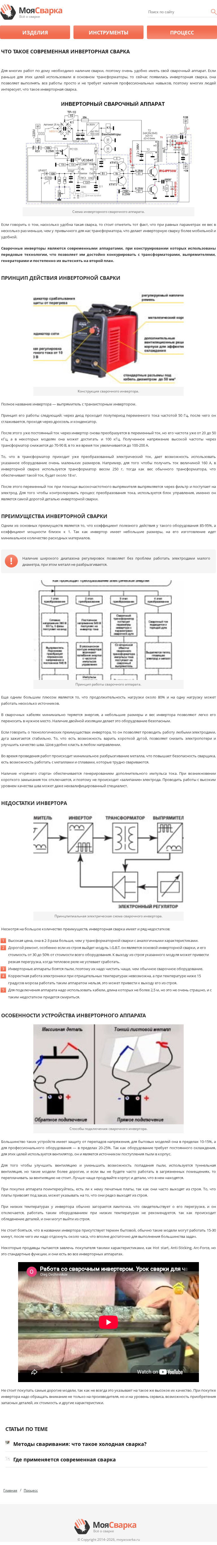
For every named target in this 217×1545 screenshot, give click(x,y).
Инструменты (108, 32)
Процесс (182, 32)
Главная (10, 1490)
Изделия (35, 32)
